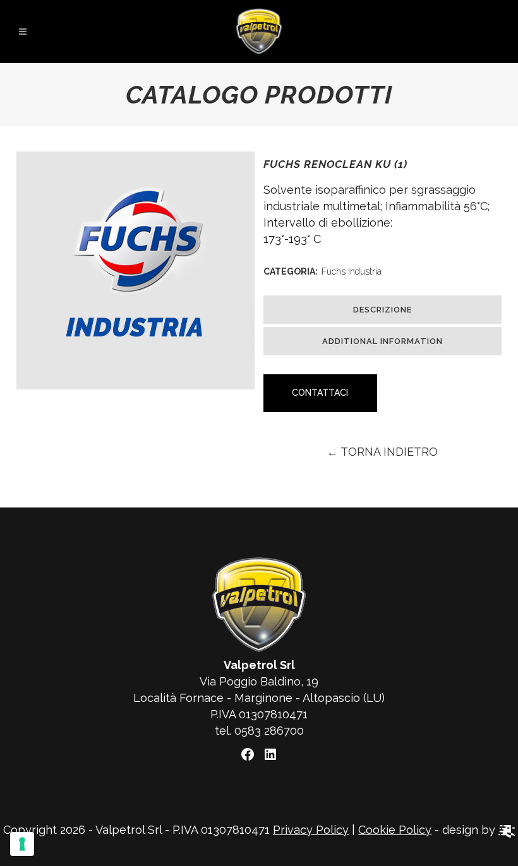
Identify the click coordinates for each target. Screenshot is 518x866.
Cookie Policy (394, 829)
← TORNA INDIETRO (382, 451)
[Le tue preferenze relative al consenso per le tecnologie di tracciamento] (22, 844)
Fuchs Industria (352, 271)
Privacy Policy (311, 829)
